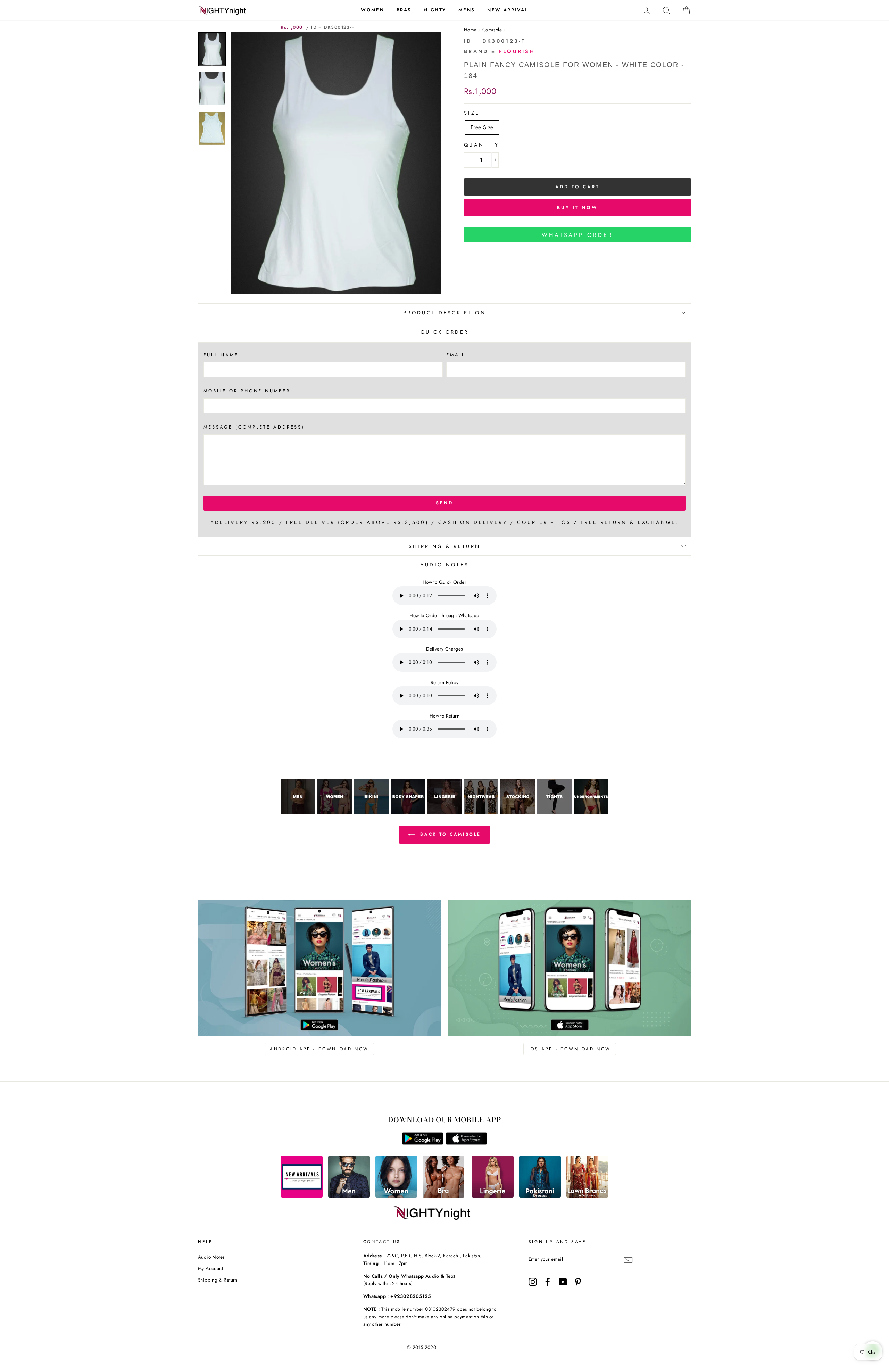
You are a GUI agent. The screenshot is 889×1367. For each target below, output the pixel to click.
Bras (404, 10)
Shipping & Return (444, 546)
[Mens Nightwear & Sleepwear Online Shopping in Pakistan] (298, 812)
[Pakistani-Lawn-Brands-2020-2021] (587, 1196)
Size (472, 112)
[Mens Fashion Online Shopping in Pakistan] (349, 1196)
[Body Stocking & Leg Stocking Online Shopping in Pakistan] (517, 812)
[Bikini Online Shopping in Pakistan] (371, 812)
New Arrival (507, 10)
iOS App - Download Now (570, 1049)
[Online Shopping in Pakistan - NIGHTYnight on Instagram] (533, 1282)
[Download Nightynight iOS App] (466, 1143)
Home (470, 29)
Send (445, 502)
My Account (210, 1268)
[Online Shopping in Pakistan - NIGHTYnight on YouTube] (563, 1282)
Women (372, 10)
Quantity (481, 144)
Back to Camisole (449, 834)
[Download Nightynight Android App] (422, 1143)
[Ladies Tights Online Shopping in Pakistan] (554, 812)
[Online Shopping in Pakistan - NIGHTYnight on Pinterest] (578, 1282)
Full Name (221, 354)
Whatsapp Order (577, 235)
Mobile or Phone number (246, 391)
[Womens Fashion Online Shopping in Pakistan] (396, 1196)
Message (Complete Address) (254, 427)
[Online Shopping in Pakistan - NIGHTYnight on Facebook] (547, 1282)
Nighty (435, 10)
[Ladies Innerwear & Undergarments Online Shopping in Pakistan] (591, 812)
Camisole (492, 29)
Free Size (482, 127)
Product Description (444, 312)
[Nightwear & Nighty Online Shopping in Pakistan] (481, 812)
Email (455, 354)
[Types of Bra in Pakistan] (443, 1196)
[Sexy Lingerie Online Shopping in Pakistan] (444, 812)
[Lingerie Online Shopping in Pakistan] (493, 1196)
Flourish (517, 51)
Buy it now (577, 207)
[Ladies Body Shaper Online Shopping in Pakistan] (408, 812)
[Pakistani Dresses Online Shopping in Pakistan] (540, 1196)
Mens (466, 10)
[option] (336, 163)
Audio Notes (211, 1256)
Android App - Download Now (319, 1049)
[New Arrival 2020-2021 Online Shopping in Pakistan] (302, 1196)
